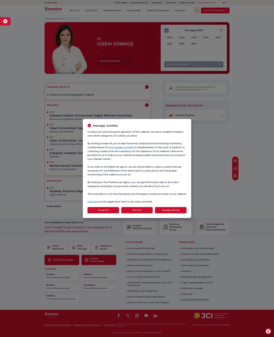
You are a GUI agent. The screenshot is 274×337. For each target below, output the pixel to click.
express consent (123, 147)
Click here (93, 201)
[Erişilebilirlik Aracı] (268, 331)
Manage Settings (171, 210)
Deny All (137, 210)
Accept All (103, 210)
